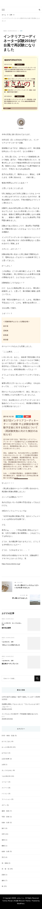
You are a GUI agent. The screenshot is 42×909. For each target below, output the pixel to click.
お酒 (3, 764)
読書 (3, 874)
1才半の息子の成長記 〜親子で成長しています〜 (18, 697)
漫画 (3, 840)
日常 (21, 31)
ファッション (6, 799)
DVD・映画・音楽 (8, 735)
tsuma (21, 128)
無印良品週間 (6, 628)
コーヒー (5, 782)
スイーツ (5, 787)
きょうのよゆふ (16, 623)
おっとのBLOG (6, 623)
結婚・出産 (5, 851)
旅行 (3, 828)
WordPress (20, 903)
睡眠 (3, 845)
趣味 (3, 880)
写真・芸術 (5, 816)
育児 (3, 857)
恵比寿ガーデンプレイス (10, 664)
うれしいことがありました (11, 645)
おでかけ (5, 753)
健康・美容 (5, 811)
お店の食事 (5, 759)
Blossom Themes (25, 901)
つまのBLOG (5, 641)
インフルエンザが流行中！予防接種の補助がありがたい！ (20, 715)
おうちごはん (6, 741)
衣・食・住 (5, 869)
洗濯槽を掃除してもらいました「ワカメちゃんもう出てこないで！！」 (21, 705)
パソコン (5, 793)
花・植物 (5, 863)
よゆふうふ (20, 898)
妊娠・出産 (5, 822)
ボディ (4, 805)
